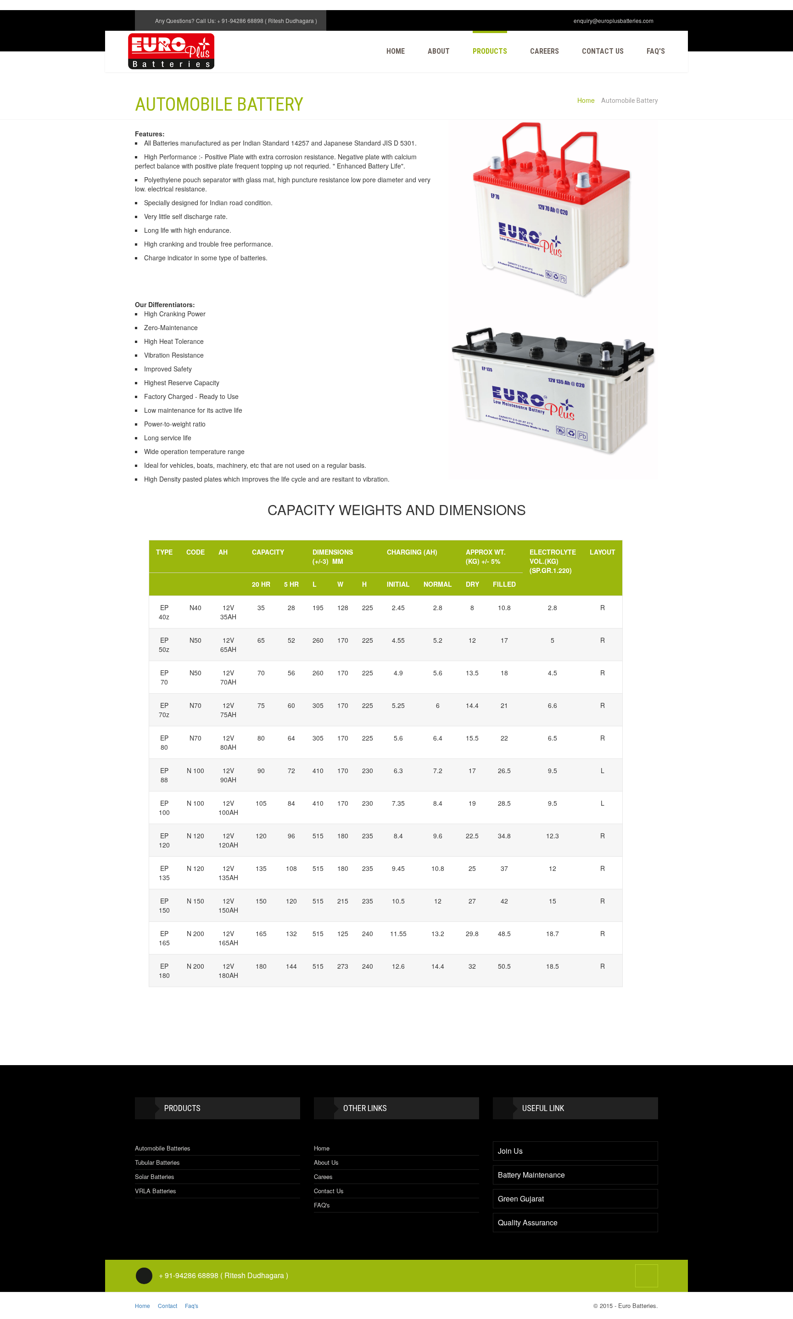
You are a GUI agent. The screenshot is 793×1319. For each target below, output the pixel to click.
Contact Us (603, 51)
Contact (168, 1305)
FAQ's (322, 1205)
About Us (326, 1162)
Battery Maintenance (531, 1174)
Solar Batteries (154, 1176)
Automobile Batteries (162, 1148)
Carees (323, 1176)
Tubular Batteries (157, 1162)
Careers (544, 51)
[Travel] (171, 51)
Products (490, 51)
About (439, 51)
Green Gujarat (521, 1198)
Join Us (510, 1151)
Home (395, 51)
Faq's (656, 51)
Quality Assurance (528, 1222)
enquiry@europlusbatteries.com (613, 20)
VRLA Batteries (155, 1190)
